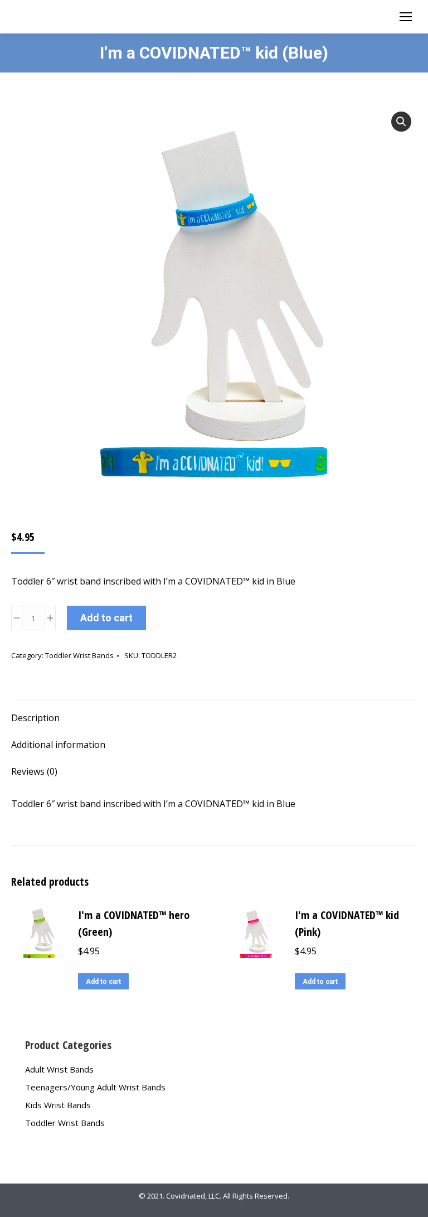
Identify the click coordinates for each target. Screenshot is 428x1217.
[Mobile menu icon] (406, 17)
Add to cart (106, 618)
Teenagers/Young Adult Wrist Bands (95, 1087)
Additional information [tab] (58, 744)
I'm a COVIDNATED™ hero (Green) (133, 923)
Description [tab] (35, 718)
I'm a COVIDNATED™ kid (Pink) (347, 923)
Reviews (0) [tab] (34, 771)
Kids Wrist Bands (58, 1104)
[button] (401, 122)
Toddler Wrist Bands (79, 655)
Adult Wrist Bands (59, 1069)
